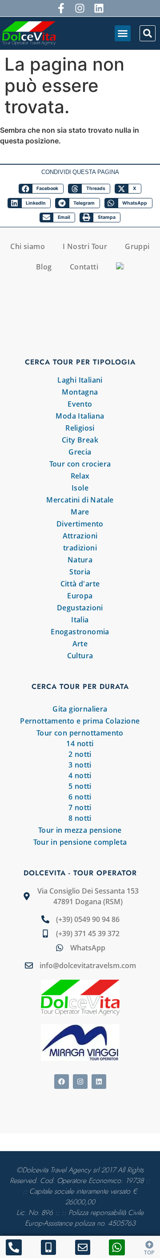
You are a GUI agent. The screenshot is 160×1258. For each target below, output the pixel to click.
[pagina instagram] (80, 8)
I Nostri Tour (85, 246)
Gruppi (137, 246)
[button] (123, 33)
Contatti (84, 267)
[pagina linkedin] (99, 8)
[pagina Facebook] (61, 1081)
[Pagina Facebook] (61, 8)
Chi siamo (27, 246)
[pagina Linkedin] (99, 1081)
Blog (44, 267)
